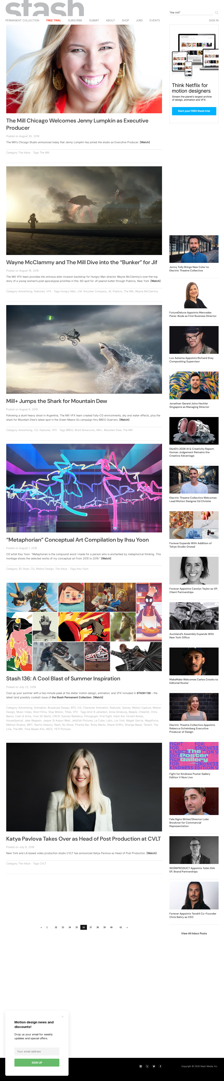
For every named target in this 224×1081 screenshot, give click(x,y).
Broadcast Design (58, 707)
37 (91, 927)
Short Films (40, 712)
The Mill (44, 152)
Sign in (214, 20)
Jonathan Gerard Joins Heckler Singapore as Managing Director (189, 405)
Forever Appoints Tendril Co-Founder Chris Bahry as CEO (192, 915)
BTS (73, 707)
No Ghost (67, 724)
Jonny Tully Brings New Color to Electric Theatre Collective (189, 268)
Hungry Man (68, 291)
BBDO (69, 430)
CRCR (56, 716)
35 (76, 927)
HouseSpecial (14, 720)
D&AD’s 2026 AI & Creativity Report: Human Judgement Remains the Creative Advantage (191, 452)
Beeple (133, 712)
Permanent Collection (22, 20)
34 (70, 927)
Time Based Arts (34, 729)
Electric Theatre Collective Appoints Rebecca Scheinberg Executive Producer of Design (192, 728)
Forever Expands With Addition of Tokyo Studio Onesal (190, 544)
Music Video (23, 712)
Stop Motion (55, 712)
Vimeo (153, 1066)
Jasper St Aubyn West (56, 720)
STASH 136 (144, 693)
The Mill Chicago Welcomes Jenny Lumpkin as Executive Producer (77, 124)
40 (111, 927)
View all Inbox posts (194, 933)
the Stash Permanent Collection (72, 697)
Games (126, 707)
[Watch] (145, 142)
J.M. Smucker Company (91, 291)
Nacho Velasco (43, 724)
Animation (40, 707)
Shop (125, 20)
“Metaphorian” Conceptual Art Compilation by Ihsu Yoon (77, 539)
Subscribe (75, 20)
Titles (68, 712)
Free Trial (53, 20)
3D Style (23, 568)
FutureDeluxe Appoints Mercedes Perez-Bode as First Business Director (192, 314)
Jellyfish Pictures (82, 720)
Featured (39, 291)
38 (97, 927)
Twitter (147, 1066)
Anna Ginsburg (118, 712)
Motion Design (45, 568)
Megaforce (151, 720)
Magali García (134, 720)
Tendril (147, 724)
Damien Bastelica (71, 716)
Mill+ (99, 430)
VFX (48, 291)
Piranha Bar (82, 724)
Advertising (25, 291)
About (110, 20)
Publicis (117, 291)
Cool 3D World (42, 716)
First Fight (106, 716)
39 (104, 927)
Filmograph (91, 716)
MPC (30, 724)
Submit (94, 20)
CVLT (43, 863)
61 (121, 927)
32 (56, 927)
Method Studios (15, 724)
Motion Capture (141, 707)
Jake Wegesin (33, 720)
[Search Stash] (216, 12)
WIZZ (49, 729)
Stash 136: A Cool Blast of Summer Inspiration (63, 678)
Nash (57, 724)
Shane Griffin (115, 724)
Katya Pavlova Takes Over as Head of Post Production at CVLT (83, 838)
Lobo (109, 720)
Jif (109, 291)
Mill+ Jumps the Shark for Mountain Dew (56, 401)
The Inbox (24, 152)
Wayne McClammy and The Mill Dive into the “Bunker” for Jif (81, 262)
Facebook (160, 1066)
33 (63, 927)
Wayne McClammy (146, 291)
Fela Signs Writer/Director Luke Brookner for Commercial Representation (189, 822)
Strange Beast (133, 724)
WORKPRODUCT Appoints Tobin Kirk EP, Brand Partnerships (192, 869)
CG (36, 430)
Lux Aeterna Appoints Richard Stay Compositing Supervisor (191, 359)
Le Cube (99, 720)
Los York (119, 720)
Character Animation (95, 707)
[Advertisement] (84, 900)
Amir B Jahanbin (97, 712)
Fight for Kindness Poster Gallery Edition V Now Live (189, 775)
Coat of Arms (23, 716)
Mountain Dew (112, 430)
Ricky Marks (98, 724)
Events (155, 20)
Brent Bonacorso (85, 430)
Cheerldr (144, 712)
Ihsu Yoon (82, 568)
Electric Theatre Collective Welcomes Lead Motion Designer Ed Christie (193, 499)
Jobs (139, 20)
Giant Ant (119, 716)
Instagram (140, 1066)
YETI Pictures (62, 729)
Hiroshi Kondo (134, 716)
